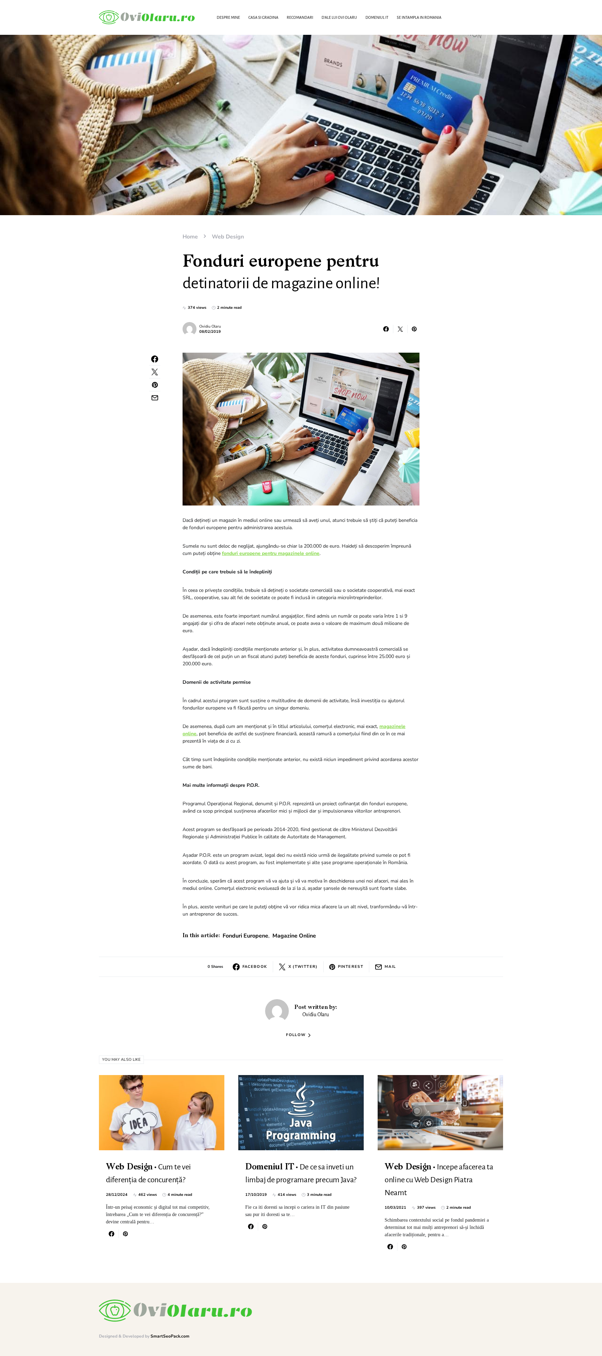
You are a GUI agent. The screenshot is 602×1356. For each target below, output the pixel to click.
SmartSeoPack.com (170, 1336)
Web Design (228, 237)
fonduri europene (245, 936)
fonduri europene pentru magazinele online (270, 553)
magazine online (294, 936)
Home (190, 237)
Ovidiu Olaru (210, 326)
